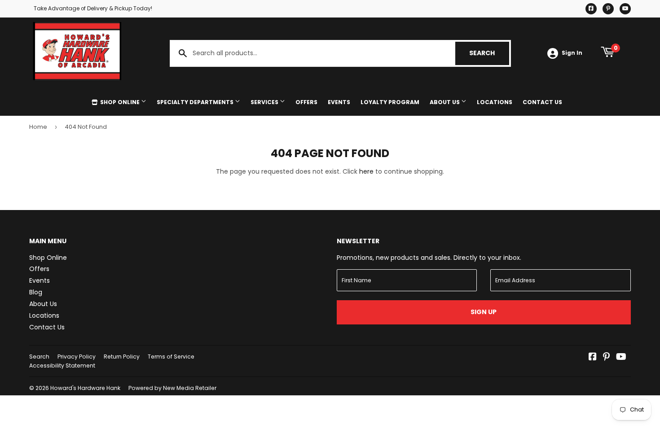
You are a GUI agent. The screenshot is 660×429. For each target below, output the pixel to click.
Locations (494, 102)
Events (339, 102)
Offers (306, 102)
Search (489, 52)
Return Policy (122, 356)
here (366, 171)
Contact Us (542, 102)
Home (38, 127)
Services (265, 102)
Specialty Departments (196, 102)
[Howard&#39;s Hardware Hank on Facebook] (593, 357)
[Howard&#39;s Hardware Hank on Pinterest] (606, 357)
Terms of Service (171, 356)
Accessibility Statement (62, 365)
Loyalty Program (390, 102)
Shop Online (120, 102)
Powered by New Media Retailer (172, 388)
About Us (445, 102)
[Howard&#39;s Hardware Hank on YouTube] (621, 357)
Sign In (572, 53)
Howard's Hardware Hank (85, 388)
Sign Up (484, 311)
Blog (35, 292)
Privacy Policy (76, 356)
